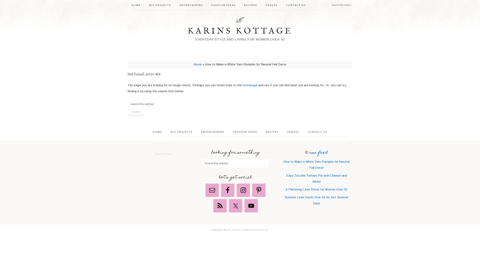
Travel (293, 132)
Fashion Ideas (245, 132)
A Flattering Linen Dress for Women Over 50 (317, 189)
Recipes (272, 132)
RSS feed (318, 153)
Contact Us (317, 132)
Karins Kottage (240, 31)
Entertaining (212, 132)
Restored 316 (261, 230)
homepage (250, 85)
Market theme (241, 230)
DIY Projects (182, 132)
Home (198, 64)
